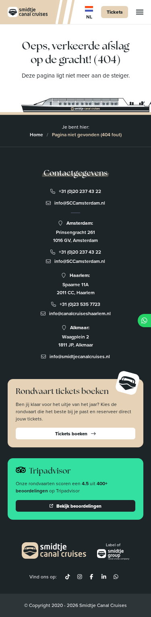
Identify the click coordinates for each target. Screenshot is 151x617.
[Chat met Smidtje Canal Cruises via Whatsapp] (116, 577)
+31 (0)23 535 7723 (80, 304)
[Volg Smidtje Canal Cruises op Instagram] (80, 577)
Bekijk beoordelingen (78, 505)
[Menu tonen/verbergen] (139, 12)
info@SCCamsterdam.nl (79, 202)
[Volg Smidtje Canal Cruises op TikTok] (68, 577)
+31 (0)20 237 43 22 (80, 191)
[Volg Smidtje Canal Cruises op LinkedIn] (103, 577)
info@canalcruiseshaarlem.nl (80, 313)
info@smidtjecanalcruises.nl (80, 356)
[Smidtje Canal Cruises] (28, 12)
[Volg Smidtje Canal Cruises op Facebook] (92, 577)
